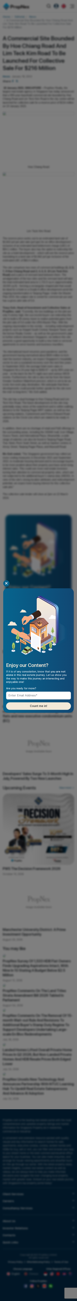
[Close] (6, 583)
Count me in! (38, 706)
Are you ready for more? (21, 688)
